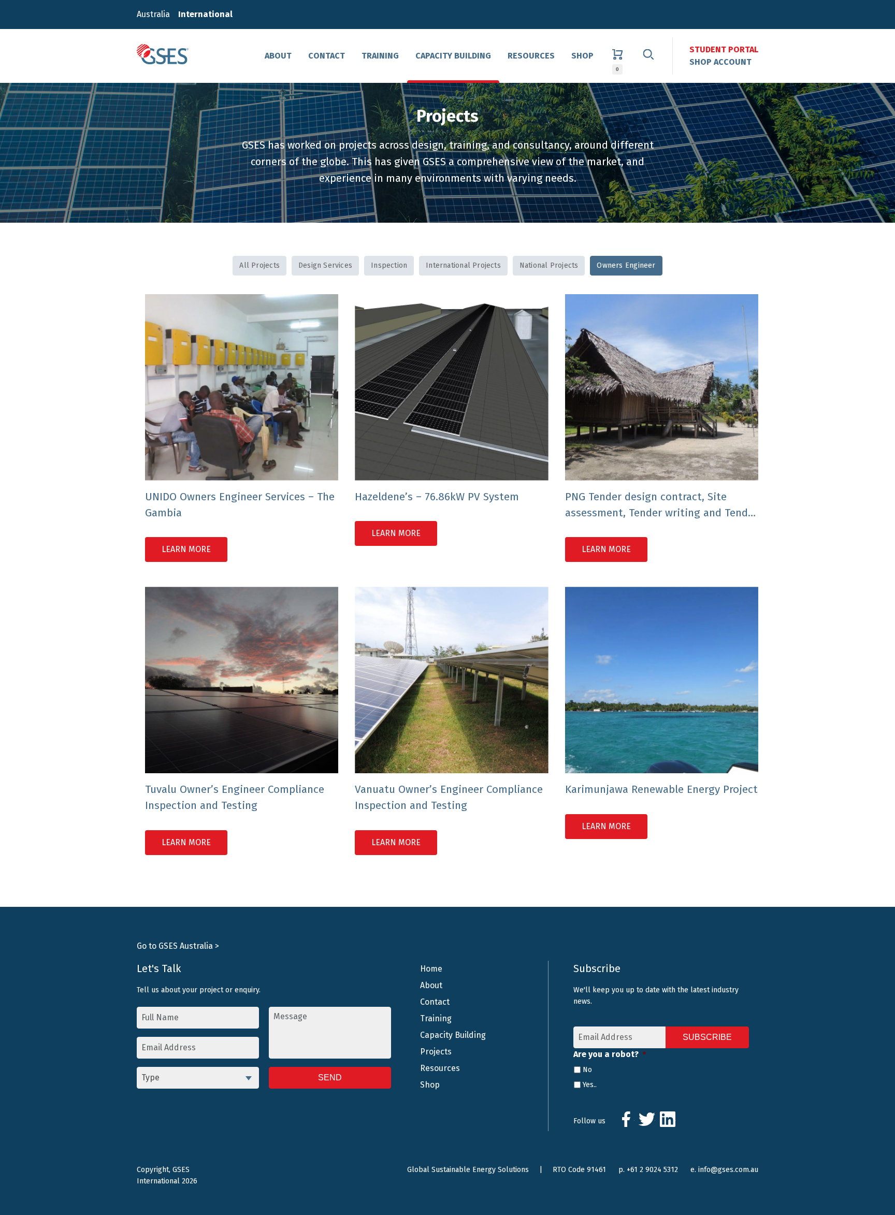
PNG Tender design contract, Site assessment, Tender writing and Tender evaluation (661, 505)
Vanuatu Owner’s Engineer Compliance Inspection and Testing (449, 797)
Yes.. (590, 1084)
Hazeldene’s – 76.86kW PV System (437, 496)
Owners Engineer (626, 265)
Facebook (626, 1119)
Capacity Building (453, 56)
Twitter (647, 1119)
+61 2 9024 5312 (652, 1169)
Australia (153, 14)
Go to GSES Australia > (178, 946)
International (205, 14)
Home (431, 969)
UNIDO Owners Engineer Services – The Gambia (240, 504)
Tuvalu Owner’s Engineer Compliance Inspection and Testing (234, 797)
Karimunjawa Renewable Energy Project (661, 789)
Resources (531, 56)
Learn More (186, 549)
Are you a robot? (609, 1054)
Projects (436, 1052)
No (587, 1069)
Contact (326, 56)
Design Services (325, 265)
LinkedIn (667, 1119)
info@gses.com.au (728, 1169)
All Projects (259, 265)
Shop (582, 56)
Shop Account (720, 62)
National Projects (549, 265)
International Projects (463, 265)
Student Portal (723, 49)
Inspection (389, 265)
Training (380, 56)
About (278, 56)
